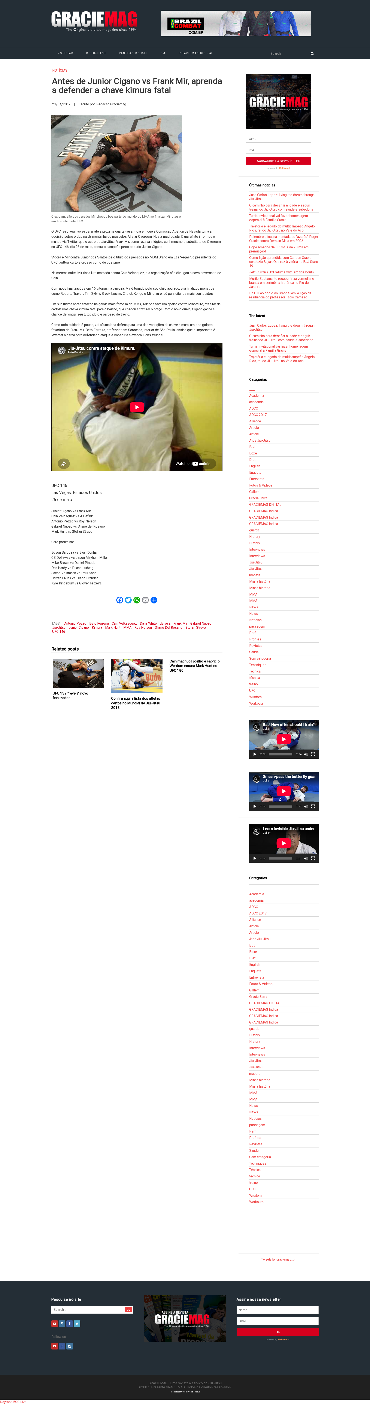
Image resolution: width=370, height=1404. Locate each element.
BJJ (252, 447)
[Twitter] (77, 1323)
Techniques (257, 665)
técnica (254, 678)
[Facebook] (69, 1323)
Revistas (256, 646)
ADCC (253, 408)
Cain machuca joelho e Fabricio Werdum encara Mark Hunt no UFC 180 (195, 666)
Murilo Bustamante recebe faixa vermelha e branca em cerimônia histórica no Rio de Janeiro (281, 283)
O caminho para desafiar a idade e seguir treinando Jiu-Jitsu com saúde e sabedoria (281, 207)
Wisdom (255, 697)
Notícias (65, 53)
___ (252, 389)
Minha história (259, 582)
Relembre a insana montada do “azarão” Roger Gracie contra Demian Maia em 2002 (283, 239)
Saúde (254, 652)
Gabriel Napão (200, 623)
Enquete (255, 472)
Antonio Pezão (75, 623)
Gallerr (254, 492)
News (253, 607)
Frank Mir (180, 623)
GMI (164, 53)
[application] (284, 739)
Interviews (257, 549)
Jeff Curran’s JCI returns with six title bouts (281, 272)
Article (254, 428)
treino (253, 684)
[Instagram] (62, 1323)
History (254, 537)
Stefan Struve (195, 627)
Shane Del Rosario (168, 627)
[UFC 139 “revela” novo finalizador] (78, 673)
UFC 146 (58, 632)
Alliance (255, 421)
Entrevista (256, 479)
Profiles (255, 639)
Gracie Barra (258, 498)
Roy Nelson (143, 627)
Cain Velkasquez (124, 623)
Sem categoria (260, 658)
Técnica (255, 671)
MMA (127, 627)
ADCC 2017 (258, 415)
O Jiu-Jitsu (96, 53)
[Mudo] (306, 754)
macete (254, 575)
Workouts (256, 703)
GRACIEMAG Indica (263, 511)
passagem (257, 626)
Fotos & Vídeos (261, 485)
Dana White (148, 623)
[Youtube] (54, 1323)
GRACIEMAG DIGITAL (196, 53)
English (254, 466)
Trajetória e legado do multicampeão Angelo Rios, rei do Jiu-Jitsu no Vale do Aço (282, 228)
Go (128, 1309)
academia (256, 402)
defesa (165, 623)
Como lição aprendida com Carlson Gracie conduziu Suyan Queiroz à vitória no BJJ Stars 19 (283, 262)
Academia (256, 396)
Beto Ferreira (99, 623)
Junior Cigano (79, 627)
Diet (252, 460)
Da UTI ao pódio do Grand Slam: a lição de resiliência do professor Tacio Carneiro (280, 295)
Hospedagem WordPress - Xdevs (185, 1392)
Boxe (253, 453)
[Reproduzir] (255, 754)
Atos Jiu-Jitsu (259, 440)
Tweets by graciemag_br (278, 1259)
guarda (254, 530)
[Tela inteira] (313, 754)
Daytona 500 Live (13, 1402)
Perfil (253, 633)
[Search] (312, 53)
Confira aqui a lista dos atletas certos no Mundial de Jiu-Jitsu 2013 (135, 703)
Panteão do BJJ (133, 53)
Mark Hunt (112, 627)
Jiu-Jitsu (59, 627)
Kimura (97, 627)
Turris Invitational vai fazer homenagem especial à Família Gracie (278, 218)
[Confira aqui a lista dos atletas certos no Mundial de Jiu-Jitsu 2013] (137, 676)
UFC (252, 691)
